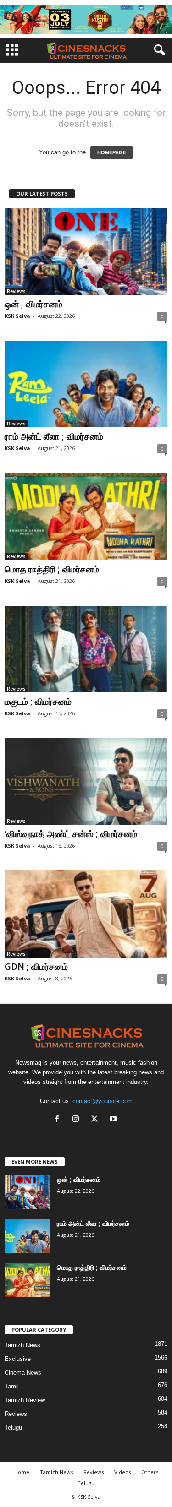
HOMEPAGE (111, 152)
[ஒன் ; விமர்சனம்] (86, 251)
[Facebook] (59, 1119)
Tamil (12, 1386)
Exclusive (18, 1358)
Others (149, 1472)
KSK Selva (17, 315)
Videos (122, 1472)
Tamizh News (22, 1345)
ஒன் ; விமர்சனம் (33, 304)
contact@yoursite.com (102, 1101)
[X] (96, 1119)
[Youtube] (114, 1119)
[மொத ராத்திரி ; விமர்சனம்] (86, 516)
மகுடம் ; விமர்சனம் (38, 701)
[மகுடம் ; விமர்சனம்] (86, 649)
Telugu (13, 1427)
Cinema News (23, 1372)
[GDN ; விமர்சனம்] (86, 913)
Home (21, 1472)
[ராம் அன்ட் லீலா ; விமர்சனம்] (86, 384)
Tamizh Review (25, 1400)
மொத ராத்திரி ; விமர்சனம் (52, 569)
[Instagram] (77, 1119)
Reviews (16, 291)
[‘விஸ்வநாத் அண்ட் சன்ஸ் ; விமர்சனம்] (86, 781)
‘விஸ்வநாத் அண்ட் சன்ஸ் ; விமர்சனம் (71, 834)
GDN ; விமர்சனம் (36, 967)
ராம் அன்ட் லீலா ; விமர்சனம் (54, 436)
